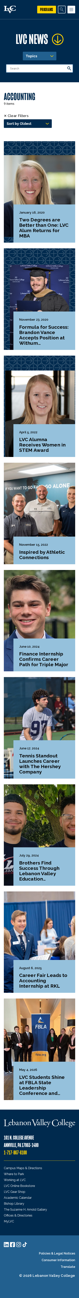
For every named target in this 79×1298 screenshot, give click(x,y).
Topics (31, 56)
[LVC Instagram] (18, 1244)
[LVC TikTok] (24, 1244)
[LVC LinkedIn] (6, 1244)
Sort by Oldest (19, 124)
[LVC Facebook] (12, 1244)
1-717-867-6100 (15, 1152)
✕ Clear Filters (16, 116)
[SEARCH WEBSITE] (62, 9)
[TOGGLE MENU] (71, 9)
